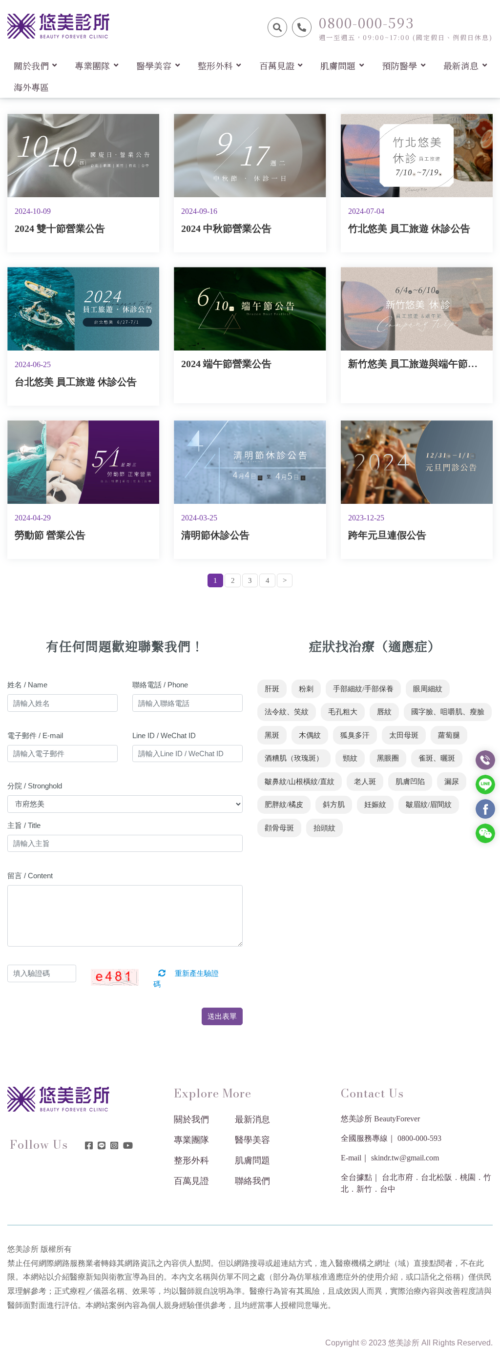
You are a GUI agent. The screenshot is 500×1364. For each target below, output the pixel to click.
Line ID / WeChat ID (164, 735)
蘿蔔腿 (449, 735)
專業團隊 (191, 1140)
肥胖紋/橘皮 (284, 804)
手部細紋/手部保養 (363, 689)
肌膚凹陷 (410, 781)
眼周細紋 (427, 689)
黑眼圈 (388, 758)
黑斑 (272, 735)
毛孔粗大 (342, 712)
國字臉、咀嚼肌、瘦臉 (447, 712)
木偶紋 (310, 735)
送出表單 (222, 1016)
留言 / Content (30, 875)
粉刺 (306, 689)
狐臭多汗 (355, 735)
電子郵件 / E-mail (35, 735)
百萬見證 (191, 1181)
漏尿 (451, 781)
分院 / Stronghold (34, 786)
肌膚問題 (252, 1160)
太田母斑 (403, 735)
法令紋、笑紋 (287, 712)
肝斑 (272, 689)
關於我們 (191, 1119)
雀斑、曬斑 (436, 758)
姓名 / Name (27, 685)
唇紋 (384, 712)
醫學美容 (252, 1140)
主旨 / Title (24, 825)
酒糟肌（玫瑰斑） (294, 758)
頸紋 (350, 758)
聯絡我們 (252, 1181)
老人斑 (365, 781)
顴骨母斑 (279, 828)
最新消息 (252, 1119)
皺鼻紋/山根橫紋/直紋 (299, 781)
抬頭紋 (324, 828)
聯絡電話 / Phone (160, 685)
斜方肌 (334, 804)
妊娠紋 (375, 804)
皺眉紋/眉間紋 (429, 804)
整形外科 (191, 1160)
